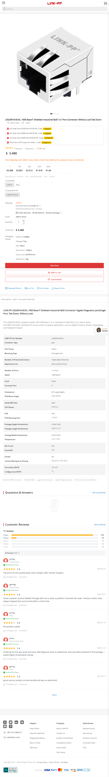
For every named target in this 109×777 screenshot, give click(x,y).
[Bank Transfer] (80, 770)
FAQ (84, 747)
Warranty (33, 747)
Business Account (90, 738)
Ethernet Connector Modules (85, 480)
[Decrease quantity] (23, 223)
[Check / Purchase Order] (87, 770)
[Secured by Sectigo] (10, 770)
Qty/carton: (20, 250)
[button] (51, 113)
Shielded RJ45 (29, 480)
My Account (87, 733)
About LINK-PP (62, 728)
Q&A (15, 299)
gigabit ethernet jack (45, 480)
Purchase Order (89, 743)
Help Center (34, 728)
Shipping (11, 288)
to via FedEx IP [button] (27, 206)
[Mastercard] (60, 770)
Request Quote (89, 728)
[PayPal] (54, 770)
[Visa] (47, 770)
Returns (19, 288)
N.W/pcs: (19, 237)
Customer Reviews (26, 299)
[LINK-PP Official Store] (54, 3)
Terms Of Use (54, 762)
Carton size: (20, 254)
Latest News (61, 747)
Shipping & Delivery (37, 738)
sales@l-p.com (13, 737)
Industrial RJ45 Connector (12, 480)
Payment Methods (37, 733)
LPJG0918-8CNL (12, 195)
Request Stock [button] (59, 288)
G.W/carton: (20, 259)
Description (6, 299)
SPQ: (18, 245)
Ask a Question (99, 492)
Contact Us (60, 733)
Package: (19, 241)
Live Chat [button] (30, 288)
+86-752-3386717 (14, 732)
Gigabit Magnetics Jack (63, 480)
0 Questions (29, 148)
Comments (23, 577)
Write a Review (100, 524)
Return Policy (35, 743)
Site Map (64, 762)
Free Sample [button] (44, 288)
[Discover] (73, 770)
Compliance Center (63, 743)
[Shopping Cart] (105, 3)
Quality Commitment (64, 738)
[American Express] (66, 770)
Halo (18, 185)
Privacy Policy (42, 762)
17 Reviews (18, 148)
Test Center (60, 752)
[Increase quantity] (23, 221)
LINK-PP (9, 185)
